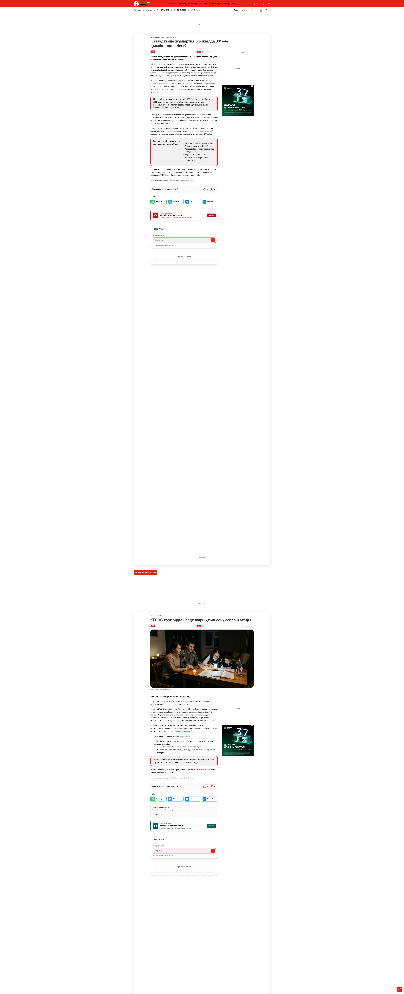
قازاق (208, 52)
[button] (261, 10)
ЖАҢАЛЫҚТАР (184, 4)
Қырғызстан (201, 769)
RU (269, 4)
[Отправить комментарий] (213, 240)
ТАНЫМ (226, 4)
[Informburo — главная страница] (142, 3)
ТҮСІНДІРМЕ (203, 4)
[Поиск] (260, 3)
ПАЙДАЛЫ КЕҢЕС (216, 4)
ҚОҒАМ (194, 4)
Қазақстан (159, 814)
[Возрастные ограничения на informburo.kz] (256, 3)
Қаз (199, 52)
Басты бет (137, 16)
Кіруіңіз (157, 235)
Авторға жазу (248, 52)
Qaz (203, 52)
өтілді (210, 75)
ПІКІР (233, 4)
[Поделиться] (399, 989)
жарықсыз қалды (183, 731)
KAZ (145, 16)
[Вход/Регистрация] (264, 3)
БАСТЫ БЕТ (172, 4)
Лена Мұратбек (171, 37)
